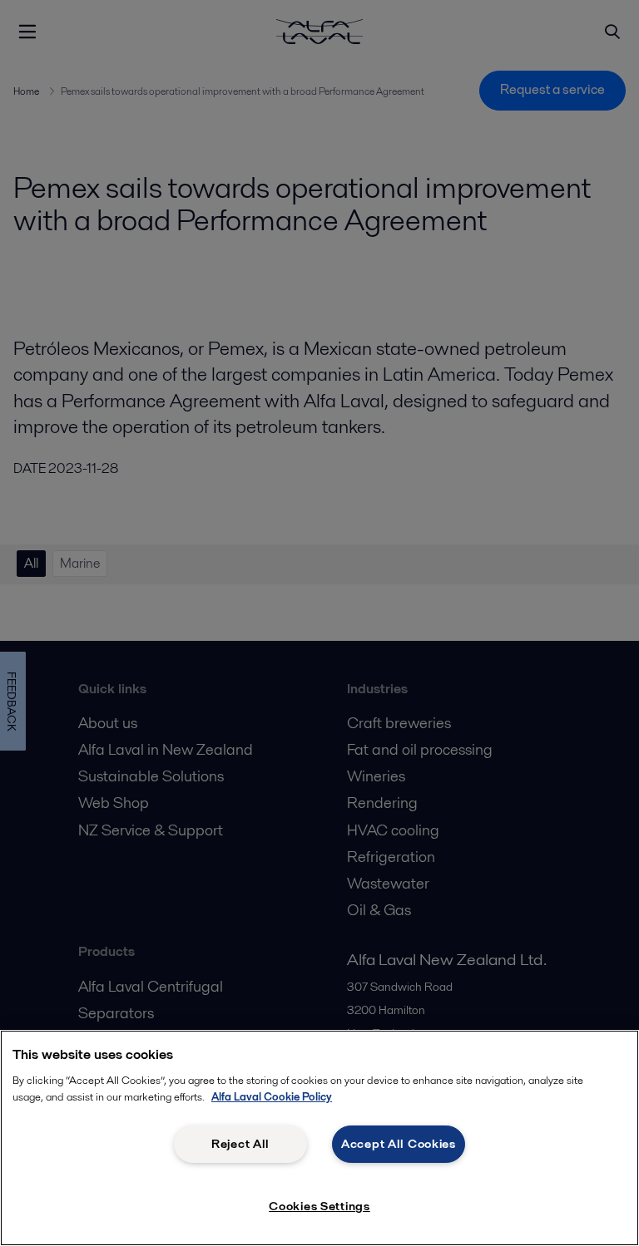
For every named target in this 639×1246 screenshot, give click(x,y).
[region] (319, 1138)
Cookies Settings (319, 1206)
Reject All (240, 1143)
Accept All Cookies (398, 1143)
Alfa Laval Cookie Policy (271, 1097)
